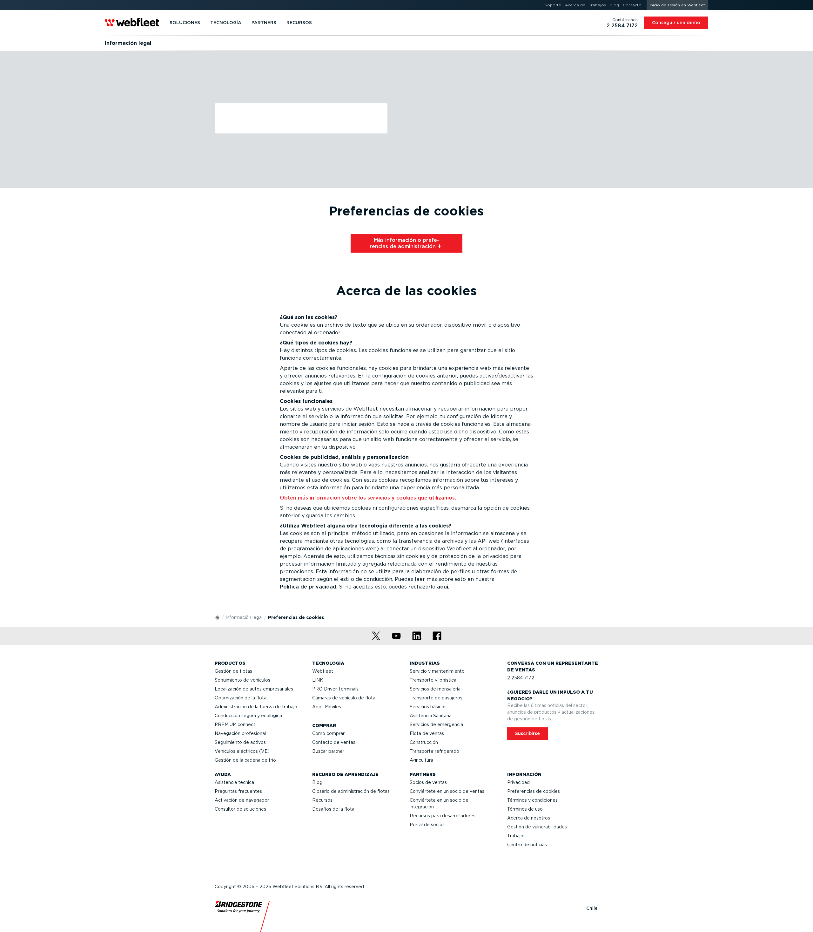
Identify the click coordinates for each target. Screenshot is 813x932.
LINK (317, 680)
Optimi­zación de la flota (240, 697)
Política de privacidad (308, 587)
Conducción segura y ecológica (248, 715)
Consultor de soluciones (240, 809)
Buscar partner (328, 751)
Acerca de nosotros (528, 817)
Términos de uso (525, 809)
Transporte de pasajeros (436, 697)
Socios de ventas (428, 782)
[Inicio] (217, 617)
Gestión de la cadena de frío (245, 760)
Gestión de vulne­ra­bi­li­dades (537, 826)
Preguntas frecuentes (238, 791)
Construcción (424, 742)
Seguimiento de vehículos (242, 680)
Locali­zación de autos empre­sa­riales (254, 688)
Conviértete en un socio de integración (439, 803)
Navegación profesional (240, 733)
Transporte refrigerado (434, 751)
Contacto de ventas (333, 742)
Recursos (322, 800)
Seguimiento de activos (240, 742)
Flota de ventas (427, 733)
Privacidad (518, 782)
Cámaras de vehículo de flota (343, 697)
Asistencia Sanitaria (431, 715)
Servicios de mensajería (435, 688)
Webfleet (322, 671)
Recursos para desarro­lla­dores (442, 815)
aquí (442, 587)
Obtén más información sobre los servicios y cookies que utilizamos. (368, 498)
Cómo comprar (328, 733)
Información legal (244, 617)
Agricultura (421, 760)
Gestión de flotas (233, 671)
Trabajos (516, 835)
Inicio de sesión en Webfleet (677, 5)
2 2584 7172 (520, 677)
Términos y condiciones (532, 800)
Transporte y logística (433, 680)
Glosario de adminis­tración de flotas (351, 791)
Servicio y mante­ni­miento (437, 671)
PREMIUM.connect (235, 724)
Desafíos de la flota (333, 809)
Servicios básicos (428, 706)
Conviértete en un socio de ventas (447, 791)
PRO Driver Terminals (335, 688)
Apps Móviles (326, 706)
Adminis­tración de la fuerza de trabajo (256, 706)
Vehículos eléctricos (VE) (242, 751)
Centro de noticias (527, 844)
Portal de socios (427, 824)
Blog (317, 782)
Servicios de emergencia (436, 724)
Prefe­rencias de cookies (533, 791)
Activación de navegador (242, 800)
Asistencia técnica (234, 782)
